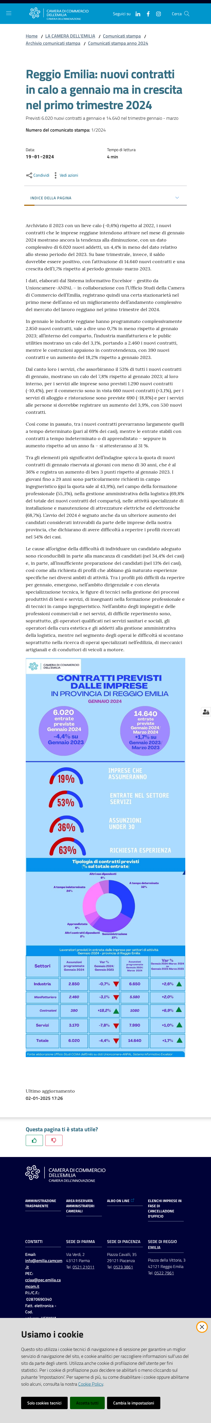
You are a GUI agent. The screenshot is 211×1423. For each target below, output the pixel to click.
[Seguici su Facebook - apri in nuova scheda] (146, 13)
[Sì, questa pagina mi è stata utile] (34, 1140)
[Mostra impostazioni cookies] (206, 711)
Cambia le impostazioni (133, 1403)
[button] (187, 14)
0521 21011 (83, 1267)
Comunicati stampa (122, 35)
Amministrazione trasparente (40, 1203)
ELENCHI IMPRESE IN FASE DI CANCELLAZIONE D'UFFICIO (165, 1208)
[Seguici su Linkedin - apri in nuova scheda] (136, 13)
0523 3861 (123, 1267)
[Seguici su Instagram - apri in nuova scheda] (156, 13)
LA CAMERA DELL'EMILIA (70, 35)
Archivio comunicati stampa (53, 43)
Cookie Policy (90, 1384)
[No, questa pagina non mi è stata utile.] (54, 1140)
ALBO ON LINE (118, 1200)
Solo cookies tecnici (44, 1403)
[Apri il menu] (9, 13)
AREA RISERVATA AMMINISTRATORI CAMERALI (80, 1206)
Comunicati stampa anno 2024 (118, 43)
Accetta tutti (87, 1403)
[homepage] (59, 13)
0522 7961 (164, 1273)
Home (32, 35)
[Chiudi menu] (192, 10)
